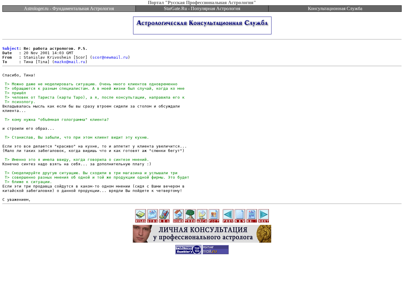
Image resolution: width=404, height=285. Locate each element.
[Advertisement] (202, 271)
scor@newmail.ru (110, 57)
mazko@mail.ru (69, 62)
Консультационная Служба (335, 8)
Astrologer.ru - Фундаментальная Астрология (69, 8)
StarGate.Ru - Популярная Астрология (202, 8)
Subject (10, 48)
